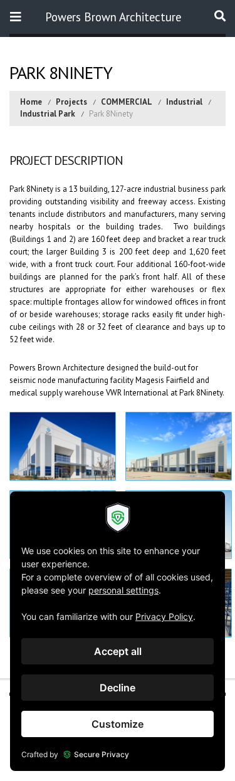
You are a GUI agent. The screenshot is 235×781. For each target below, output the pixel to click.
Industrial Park (47, 113)
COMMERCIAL (126, 102)
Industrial (184, 102)
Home (31, 102)
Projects (71, 102)
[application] (117, 631)
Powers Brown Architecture (113, 16)
